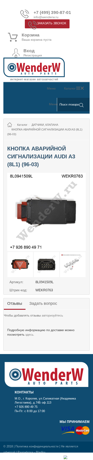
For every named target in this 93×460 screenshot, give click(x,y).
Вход (29, 51)
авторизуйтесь (52, 315)
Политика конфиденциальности (36, 446)
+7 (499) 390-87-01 (52, 12)
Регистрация (32, 55)
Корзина (31, 35)
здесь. (29, 334)
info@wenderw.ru (46, 17)
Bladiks (41, 452)
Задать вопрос (43, 303)
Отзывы (14, 303)
